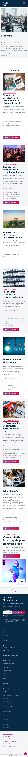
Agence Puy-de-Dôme (7, 701)
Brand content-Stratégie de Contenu (10, 655)
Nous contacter (11, 528)
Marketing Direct (6, 660)
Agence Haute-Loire (7, 703)
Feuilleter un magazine (11, 310)
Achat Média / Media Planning (9, 647)
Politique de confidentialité (11, 741)
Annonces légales (6, 686)
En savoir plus (14, 621)
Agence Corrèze (6, 719)
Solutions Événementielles (8, 663)
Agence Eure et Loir (7, 711)
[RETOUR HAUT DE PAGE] (25, 753)
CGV (4, 751)
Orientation (5, 683)
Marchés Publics (6, 688)
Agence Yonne (6, 708)
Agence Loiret (6, 698)
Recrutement (6, 736)
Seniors (4, 678)
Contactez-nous (12, 137)
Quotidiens (5, 632)
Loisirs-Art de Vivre (7, 670)
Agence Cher (5, 724)
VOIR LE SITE (7, 445)
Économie (5, 673)
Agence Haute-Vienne (7, 706)
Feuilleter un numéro (10, 378)
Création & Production (7, 658)
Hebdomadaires (6, 635)
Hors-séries (5, 640)
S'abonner (19, 612)
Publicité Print (6, 650)
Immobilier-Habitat (6, 680)
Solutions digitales (6, 652)
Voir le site (7, 188)
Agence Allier (5, 714)
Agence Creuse (6, 727)
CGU (4, 748)
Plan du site (6, 743)
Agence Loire (5, 716)
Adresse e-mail (7, 610)
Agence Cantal (6, 721)
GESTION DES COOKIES (9, 746)
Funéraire (5, 691)
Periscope (17, 755)
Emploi (4, 675)
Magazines (5, 637)
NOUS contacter (11, 202)
